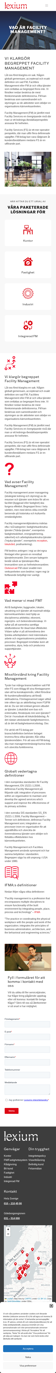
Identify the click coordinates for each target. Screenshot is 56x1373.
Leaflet (10, 1298)
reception (42, 540)
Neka (28, 1357)
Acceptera (28, 1348)
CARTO (28, 1298)
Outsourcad (11, 568)
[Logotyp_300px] (16, 3)
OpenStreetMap (14, 1301)
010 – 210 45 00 (13, 1203)
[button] (51, 1305)
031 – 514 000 (12, 1218)
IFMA (37, 912)
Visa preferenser (28, 1365)
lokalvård (10, 544)
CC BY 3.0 (42, 1298)
